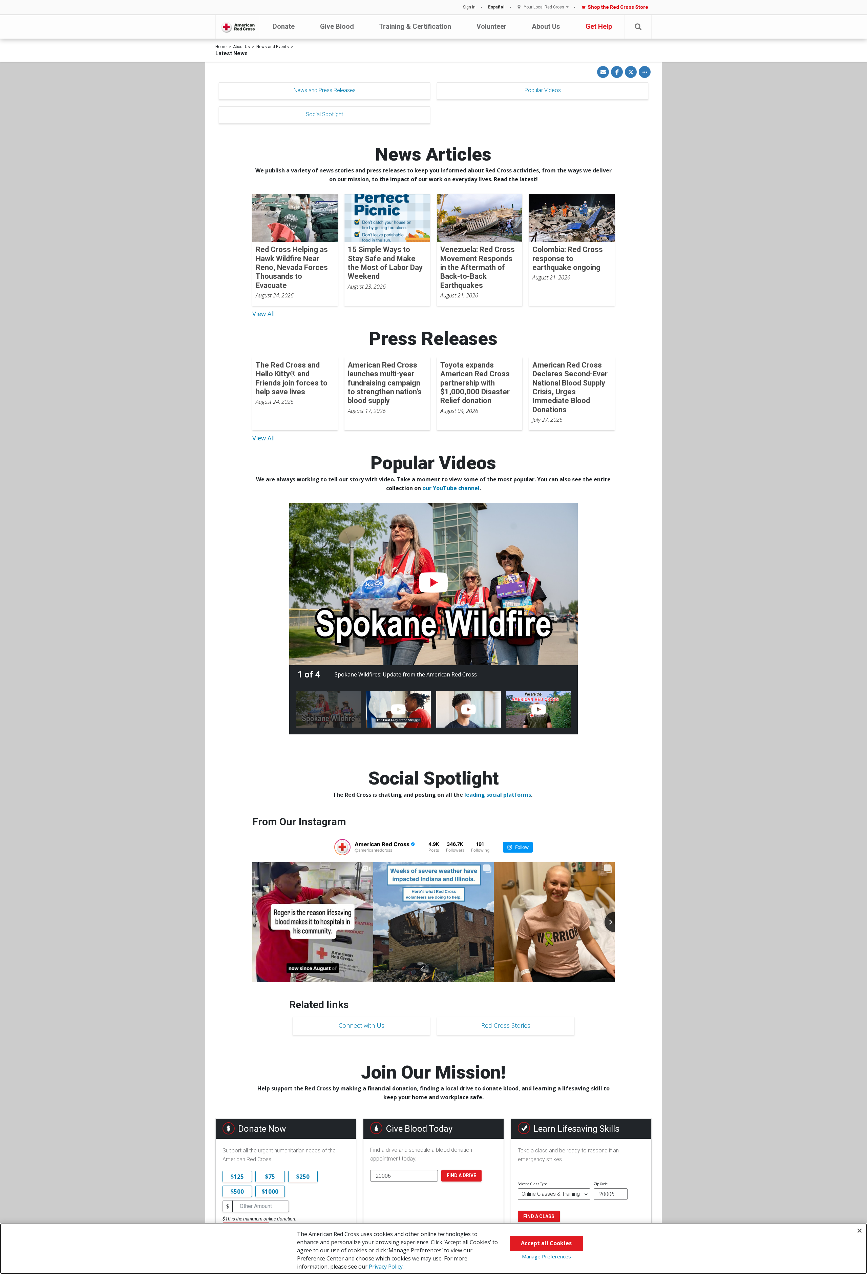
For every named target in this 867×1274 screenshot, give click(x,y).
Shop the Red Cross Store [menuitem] (618, 7)
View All (263, 314)
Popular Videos (543, 90)
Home (221, 46)
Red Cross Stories (505, 1025)
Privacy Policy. (386, 1266)
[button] (638, 27)
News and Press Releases (325, 90)
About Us (546, 26)
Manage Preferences (546, 1256)
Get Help (599, 26)
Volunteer (492, 26)
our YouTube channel (451, 488)
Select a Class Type (532, 1184)
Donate (284, 26)
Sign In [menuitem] (469, 7)
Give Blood (337, 26)
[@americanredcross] (342, 847)
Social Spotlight (324, 114)
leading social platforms (497, 794)
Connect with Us (361, 1025)
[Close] (859, 1230)
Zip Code (601, 1184)
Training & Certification (415, 26)
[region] (433, 1248)
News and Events (272, 46)
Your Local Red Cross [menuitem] (544, 7)
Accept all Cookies (546, 1243)
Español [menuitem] (496, 7)
